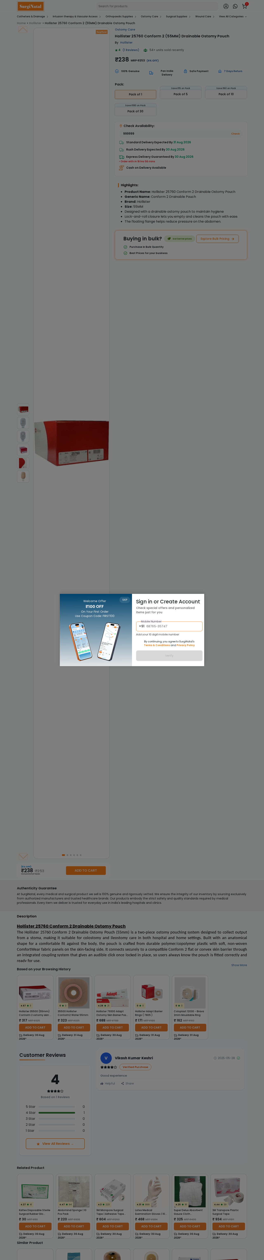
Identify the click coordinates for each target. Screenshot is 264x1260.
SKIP (124, 600)
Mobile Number (151, 622)
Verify (169, 656)
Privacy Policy (186, 645)
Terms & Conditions (157, 645)
